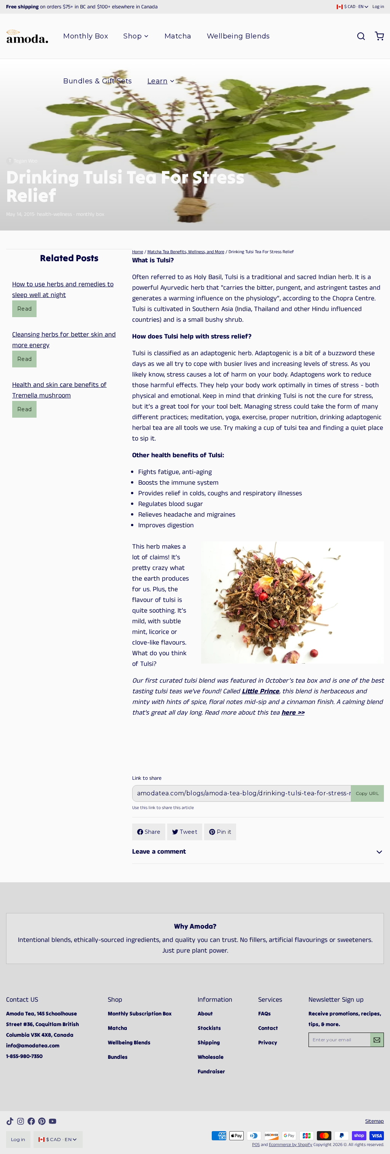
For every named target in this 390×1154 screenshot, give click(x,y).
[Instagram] (20, 1121)
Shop (132, 36)
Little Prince (260, 691)
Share (153, 831)
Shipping (209, 1042)
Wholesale (211, 1056)
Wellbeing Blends (238, 36)
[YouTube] (52, 1121)
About (205, 1013)
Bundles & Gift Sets (97, 81)
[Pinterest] (42, 1121)
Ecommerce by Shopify (290, 1144)
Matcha (178, 36)
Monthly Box (85, 36)
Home (137, 252)
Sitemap (374, 1121)
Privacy (267, 1042)
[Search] (358, 36)
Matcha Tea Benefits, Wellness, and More (185, 252)
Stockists (209, 1028)
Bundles (118, 1056)
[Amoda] (27, 36)
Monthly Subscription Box (140, 1013)
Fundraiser (211, 1071)
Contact (268, 1028)
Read (24, 308)
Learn (157, 81)
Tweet (188, 831)
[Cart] (376, 36)
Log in (378, 7)
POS (256, 1144)
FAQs (264, 1013)
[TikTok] (10, 1121)
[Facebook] (31, 1121)
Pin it (224, 831)
